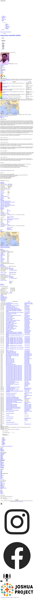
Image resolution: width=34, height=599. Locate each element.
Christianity (2, 253)
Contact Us (7, 28)
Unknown (1, 261)
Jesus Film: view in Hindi (9, 316)
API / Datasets (2, 465)
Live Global (26, 420)
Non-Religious (2, 258)
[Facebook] (17, 572)
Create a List (2, 454)
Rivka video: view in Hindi (10, 324)
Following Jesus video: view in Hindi (11, 313)
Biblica (25, 397)
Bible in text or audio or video (10, 358)
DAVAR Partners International (28, 303)
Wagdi (15, 272)
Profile (3, 438)
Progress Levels (2, 459)
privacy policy (16, 501)
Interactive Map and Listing (4, 116)
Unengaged (2, 195)
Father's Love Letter (27, 318)
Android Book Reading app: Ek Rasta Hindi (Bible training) (14, 400)
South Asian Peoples (7, 204)
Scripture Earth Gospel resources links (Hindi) (12, 382)
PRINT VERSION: (16, 35)
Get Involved (4, 19)
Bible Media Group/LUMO (28, 319)
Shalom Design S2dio (27, 398)
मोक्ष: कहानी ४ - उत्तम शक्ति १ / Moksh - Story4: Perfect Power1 (14, 339)
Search (1, 448)
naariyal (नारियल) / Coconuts (10, 322)
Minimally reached (5, 91)
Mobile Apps (2, 464)
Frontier (1, 194)
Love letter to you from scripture (10, 318)
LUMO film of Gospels (9, 319)
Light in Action (26, 329)
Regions (1, 457)
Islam (1, 256)
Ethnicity (1, 199)
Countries (1, 456)
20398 (8, 197)
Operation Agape (26, 391)
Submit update (2, 117)
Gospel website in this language (10, 381)
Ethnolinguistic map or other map (5, 246)
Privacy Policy (8, 27)
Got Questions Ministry (27, 364)
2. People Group (4, 434)
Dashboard (1, 449)
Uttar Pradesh (9, 216)
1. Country (3, 432)
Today (1, 474)
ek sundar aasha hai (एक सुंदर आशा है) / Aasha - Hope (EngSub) (14, 312)
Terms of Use (7, 26)
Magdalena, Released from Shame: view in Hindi (13, 320)
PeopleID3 (1, 197)
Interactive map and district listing (5, 247)
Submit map (2, 231)
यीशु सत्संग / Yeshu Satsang (9, 350)
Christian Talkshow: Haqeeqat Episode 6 (11, 307)
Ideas (1, 472)
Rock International (27, 325)
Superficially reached (5, 94)
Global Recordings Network (28, 302)
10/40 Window (2, 212)
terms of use (21, 501)
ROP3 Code (2, 198)
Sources (1, 425)
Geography (3, 440)
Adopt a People (2, 483)
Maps (1, 230)
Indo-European (11, 268)
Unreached (2, 193)
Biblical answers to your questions (11, 364)
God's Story (26, 314)
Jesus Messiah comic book (9, 416)
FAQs (6, 25)
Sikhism (1, 260)
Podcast (1, 476)
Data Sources (2, 487)
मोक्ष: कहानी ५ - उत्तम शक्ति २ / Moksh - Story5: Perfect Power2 (14, 341)
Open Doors (10, 214)
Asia (7, 211)
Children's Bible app (9, 403)
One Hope (25, 413)
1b (0, 86)
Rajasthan (12, 216)
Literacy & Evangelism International (27, 418)
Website (8, 213)
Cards (1, 470)
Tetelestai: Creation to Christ (10, 329)
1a (0, 83)
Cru (24, 422)
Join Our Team (2, 481)
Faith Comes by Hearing (27, 365)
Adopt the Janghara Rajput (4, 64)
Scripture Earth (26, 382)
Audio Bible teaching (9, 302)
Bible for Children (8, 356)
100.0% (4, 70)
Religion (3, 442)
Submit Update (10, 446)
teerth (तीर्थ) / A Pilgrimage (9, 327)
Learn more (17, 429)
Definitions (7, 24)
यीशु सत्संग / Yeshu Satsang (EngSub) (11, 351)
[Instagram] (17, 538)
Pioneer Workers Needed (3, 196)
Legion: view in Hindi (9, 317)
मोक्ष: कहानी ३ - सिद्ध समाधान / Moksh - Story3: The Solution (14, 337)
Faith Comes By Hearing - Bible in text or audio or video (14, 365)
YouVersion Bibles (27, 409)
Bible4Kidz (26, 403)
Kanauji (10, 272)
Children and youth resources (10, 413)
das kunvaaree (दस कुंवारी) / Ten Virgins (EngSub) (13, 308)
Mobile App (2, 475)
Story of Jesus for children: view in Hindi (11, 326)
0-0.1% (1, 71)
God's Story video (8, 314)
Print (1, 478)
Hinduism (1, 70)
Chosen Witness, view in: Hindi (10, 306)
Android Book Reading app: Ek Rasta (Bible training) (13, 399)
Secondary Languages (3, 272)
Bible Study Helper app (9, 363)
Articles (1, 466)
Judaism (1, 257)
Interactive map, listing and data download (13, 218)
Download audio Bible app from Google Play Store (13, 407)
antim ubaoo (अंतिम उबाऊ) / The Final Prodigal (12, 305)
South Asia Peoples (9, 219)
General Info (2, 182)
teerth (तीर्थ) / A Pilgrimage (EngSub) (11, 328)
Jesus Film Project (26, 306)
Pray (2, 18)
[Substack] (1, 504)
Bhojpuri (13, 272)
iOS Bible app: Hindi (9, 409)
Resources (3, 17)
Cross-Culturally (2, 484)
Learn (1, 482)
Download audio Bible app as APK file (11, 404)
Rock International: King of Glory (10, 325)
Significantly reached (5, 98)
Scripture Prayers (2, 170)
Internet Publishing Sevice (28, 353)
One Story (25, 304)
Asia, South (8, 210)
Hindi (1, 68)
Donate (3, 29)
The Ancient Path (8, 420)
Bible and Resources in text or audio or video (12, 353)
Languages (1, 264)
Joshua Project (2, 486)
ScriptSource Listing (14, 270)
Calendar (1, 477)
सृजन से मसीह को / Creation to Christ (11, 352)
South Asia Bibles (26, 359)
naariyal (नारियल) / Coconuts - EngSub (11, 323)
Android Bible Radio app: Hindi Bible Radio (12, 398)
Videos (1, 463)
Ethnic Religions (2, 254)
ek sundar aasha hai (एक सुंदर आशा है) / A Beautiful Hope (14, 309)
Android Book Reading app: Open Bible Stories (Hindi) (14, 402)
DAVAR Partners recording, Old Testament (12, 303)
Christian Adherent (3, 80)
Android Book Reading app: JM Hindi (11, 401)
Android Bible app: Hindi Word (10, 394)
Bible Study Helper (27, 363)
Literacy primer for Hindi (9, 418)
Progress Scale (8, 79)
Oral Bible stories (8, 304)
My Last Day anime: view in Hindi (11, 321)
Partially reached (4, 96)
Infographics (2, 462)
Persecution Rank (2, 214)
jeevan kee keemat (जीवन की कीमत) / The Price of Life (13, 315)
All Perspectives (2, 453)
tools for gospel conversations (10, 422)
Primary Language (3, 266)
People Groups (4, 16)
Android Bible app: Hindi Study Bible (11, 393)
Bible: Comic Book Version (10, 411)
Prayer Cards (2, 65)
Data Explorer (2, 450)
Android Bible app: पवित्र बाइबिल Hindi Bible (12, 397)
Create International (27, 305)
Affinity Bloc (2, 204)
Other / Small (2, 259)
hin (9, 267)
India (7, 209)
